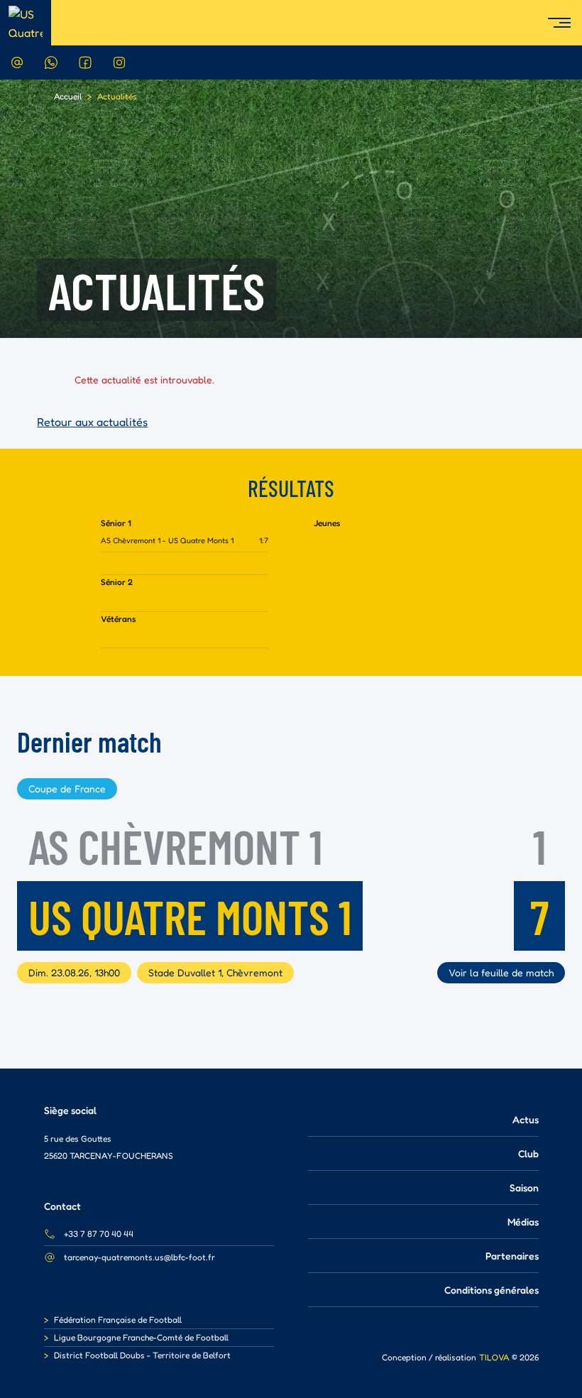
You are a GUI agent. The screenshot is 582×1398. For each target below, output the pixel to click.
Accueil (68, 96)
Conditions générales (491, 1290)
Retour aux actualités (92, 422)
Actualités (117, 96)
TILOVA (494, 1357)
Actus (525, 1119)
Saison (524, 1187)
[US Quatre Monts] (25, 22)
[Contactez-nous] (17, 62)
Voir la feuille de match (501, 972)
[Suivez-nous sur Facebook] (85, 62)
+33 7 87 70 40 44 (98, 1233)
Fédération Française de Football (118, 1319)
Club (528, 1153)
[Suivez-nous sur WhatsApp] (51, 62)
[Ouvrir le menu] (565, 23)
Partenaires (512, 1256)
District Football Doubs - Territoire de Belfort (142, 1355)
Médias (523, 1222)
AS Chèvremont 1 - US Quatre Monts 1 (167, 540)
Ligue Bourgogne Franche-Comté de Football (141, 1337)
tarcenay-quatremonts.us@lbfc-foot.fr (139, 1257)
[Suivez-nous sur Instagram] (119, 62)
